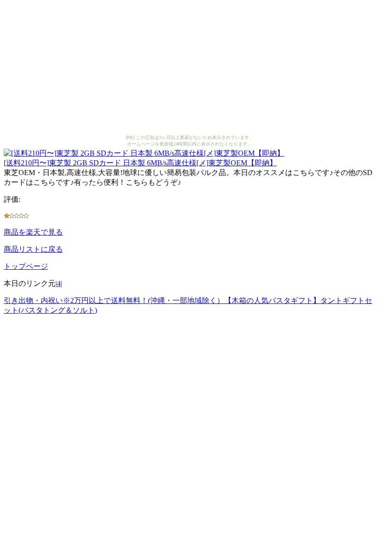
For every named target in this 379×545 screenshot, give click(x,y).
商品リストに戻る (33, 249)
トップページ (26, 266)
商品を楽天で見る (33, 232)
